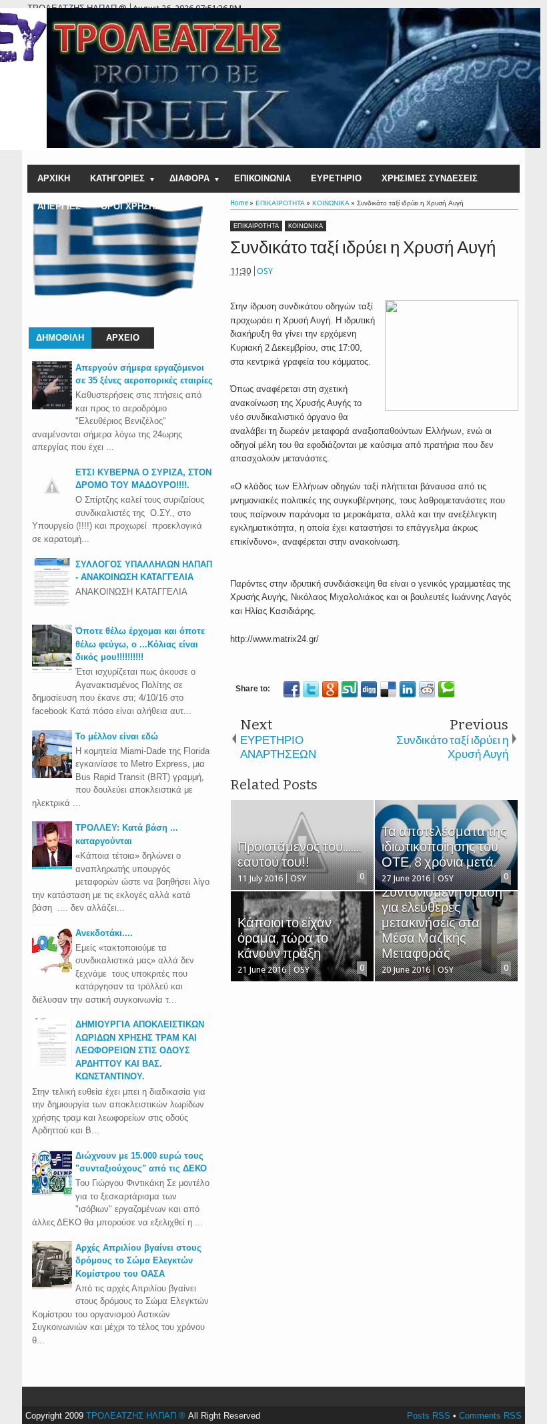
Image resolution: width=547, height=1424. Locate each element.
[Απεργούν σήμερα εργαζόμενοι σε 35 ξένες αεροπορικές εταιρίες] (52, 406)
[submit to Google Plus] (330, 689)
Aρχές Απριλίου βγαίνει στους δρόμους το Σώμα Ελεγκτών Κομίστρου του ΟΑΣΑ (138, 1261)
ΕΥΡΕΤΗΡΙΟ (336, 178)
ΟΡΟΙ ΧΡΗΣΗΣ (130, 206)
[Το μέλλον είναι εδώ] (52, 775)
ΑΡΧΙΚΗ (53, 178)
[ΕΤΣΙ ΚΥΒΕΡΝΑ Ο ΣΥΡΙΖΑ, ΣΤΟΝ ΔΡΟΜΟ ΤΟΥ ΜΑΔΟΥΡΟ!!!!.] (52, 503)
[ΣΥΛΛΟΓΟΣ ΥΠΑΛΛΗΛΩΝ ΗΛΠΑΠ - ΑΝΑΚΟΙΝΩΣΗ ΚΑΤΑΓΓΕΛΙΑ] (52, 603)
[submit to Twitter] (311, 689)
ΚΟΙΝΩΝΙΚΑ (305, 226)
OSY (265, 271)
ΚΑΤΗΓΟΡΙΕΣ (117, 178)
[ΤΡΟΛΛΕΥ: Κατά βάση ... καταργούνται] (52, 866)
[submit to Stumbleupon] (350, 689)
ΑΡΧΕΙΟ (122, 338)
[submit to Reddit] (427, 689)
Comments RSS (490, 1416)
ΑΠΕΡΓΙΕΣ (59, 206)
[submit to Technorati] (446, 689)
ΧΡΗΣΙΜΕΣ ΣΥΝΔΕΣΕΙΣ (430, 178)
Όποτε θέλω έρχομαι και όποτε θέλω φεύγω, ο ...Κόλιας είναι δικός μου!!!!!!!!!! (140, 644)
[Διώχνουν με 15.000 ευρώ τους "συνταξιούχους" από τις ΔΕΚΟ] (52, 1194)
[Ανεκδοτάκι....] (52, 972)
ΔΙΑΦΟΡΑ (189, 178)
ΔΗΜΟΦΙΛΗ (60, 338)
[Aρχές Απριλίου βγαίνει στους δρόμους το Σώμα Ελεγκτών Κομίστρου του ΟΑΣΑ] (52, 1286)
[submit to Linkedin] (408, 689)
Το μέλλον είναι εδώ (116, 736)
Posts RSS (428, 1416)
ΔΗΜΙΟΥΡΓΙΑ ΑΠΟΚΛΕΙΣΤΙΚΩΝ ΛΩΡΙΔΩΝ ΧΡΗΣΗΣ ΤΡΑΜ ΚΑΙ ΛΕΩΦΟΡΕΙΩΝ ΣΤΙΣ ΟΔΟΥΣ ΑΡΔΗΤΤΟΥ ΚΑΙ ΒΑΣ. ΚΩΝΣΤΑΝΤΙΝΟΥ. (139, 1050)
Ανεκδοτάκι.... (104, 933)
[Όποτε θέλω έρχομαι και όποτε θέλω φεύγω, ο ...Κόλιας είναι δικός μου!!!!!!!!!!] (52, 670)
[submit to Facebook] (292, 689)
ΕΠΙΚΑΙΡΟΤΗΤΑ (256, 226)
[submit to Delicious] (388, 689)
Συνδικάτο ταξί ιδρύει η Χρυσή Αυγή (363, 247)
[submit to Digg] (369, 689)
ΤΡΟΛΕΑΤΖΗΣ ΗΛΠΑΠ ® (135, 1416)
